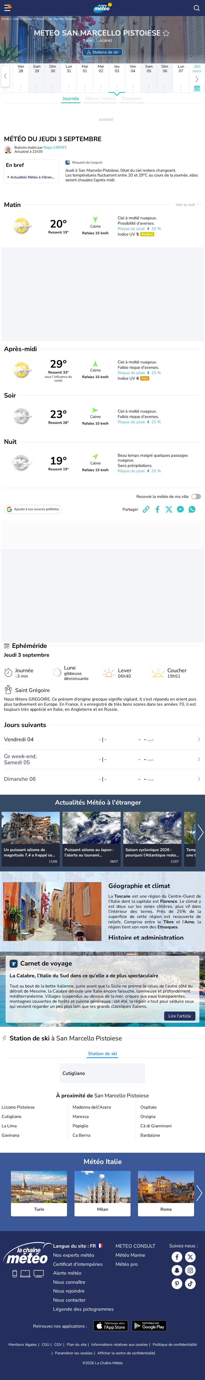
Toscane (28, 19)
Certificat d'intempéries (78, 1264)
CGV (58, 1344)
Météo (5, 19)
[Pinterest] (177, 1283)
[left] (5, 76)
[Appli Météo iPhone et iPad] (110, 1326)
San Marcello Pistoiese (62, 19)
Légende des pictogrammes (83, 1309)
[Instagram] (190, 1270)
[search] (196, 8)
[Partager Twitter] (168, 509)
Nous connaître (69, 1282)
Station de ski (102, 1054)
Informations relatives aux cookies (119, 1344)
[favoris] (166, 33)
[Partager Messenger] (180, 509)
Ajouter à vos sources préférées (36, 509)
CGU (45, 1344)
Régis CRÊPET (55, 147)
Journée (71, 98)
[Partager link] (146, 509)
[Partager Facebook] (157, 509)
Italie (16, 19)
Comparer (131, 98)
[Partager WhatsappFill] (191, 509)
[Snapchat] (177, 1270)
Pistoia (40, 19)
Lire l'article (179, 1016)
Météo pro (127, 1264)
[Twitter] (190, 1257)
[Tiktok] (190, 1283)
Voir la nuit (186, 204)
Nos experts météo (73, 1255)
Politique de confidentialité (175, 1344)
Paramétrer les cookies (74, 1353)
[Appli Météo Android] (149, 1326)
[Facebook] (177, 1257)
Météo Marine (130, 1255)
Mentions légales (23, 1344)
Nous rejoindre (69, 1291)
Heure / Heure (100, 98)
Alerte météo (67, 1273)
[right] (200, 833)
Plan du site (76, 1344)
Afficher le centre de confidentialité (126, 1353)
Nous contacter (69, 1300)
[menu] (8, 8)
